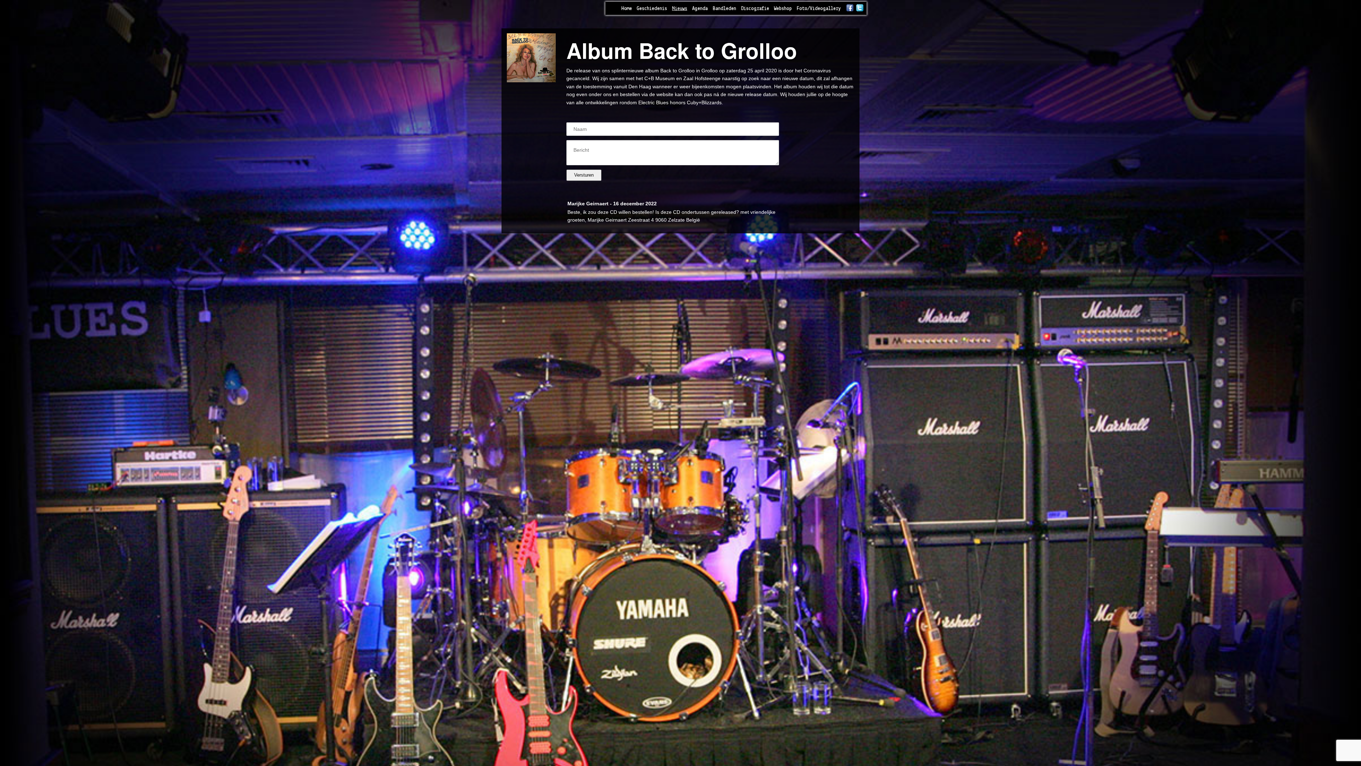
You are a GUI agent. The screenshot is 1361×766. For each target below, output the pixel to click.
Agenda (700, 8)
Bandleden (724, 8)
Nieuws (679, 8)
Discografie (755, 8)
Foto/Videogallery (819, 8)
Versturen (584, 175)
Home (626, 8)
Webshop (783, 8)
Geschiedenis (652, 8)
